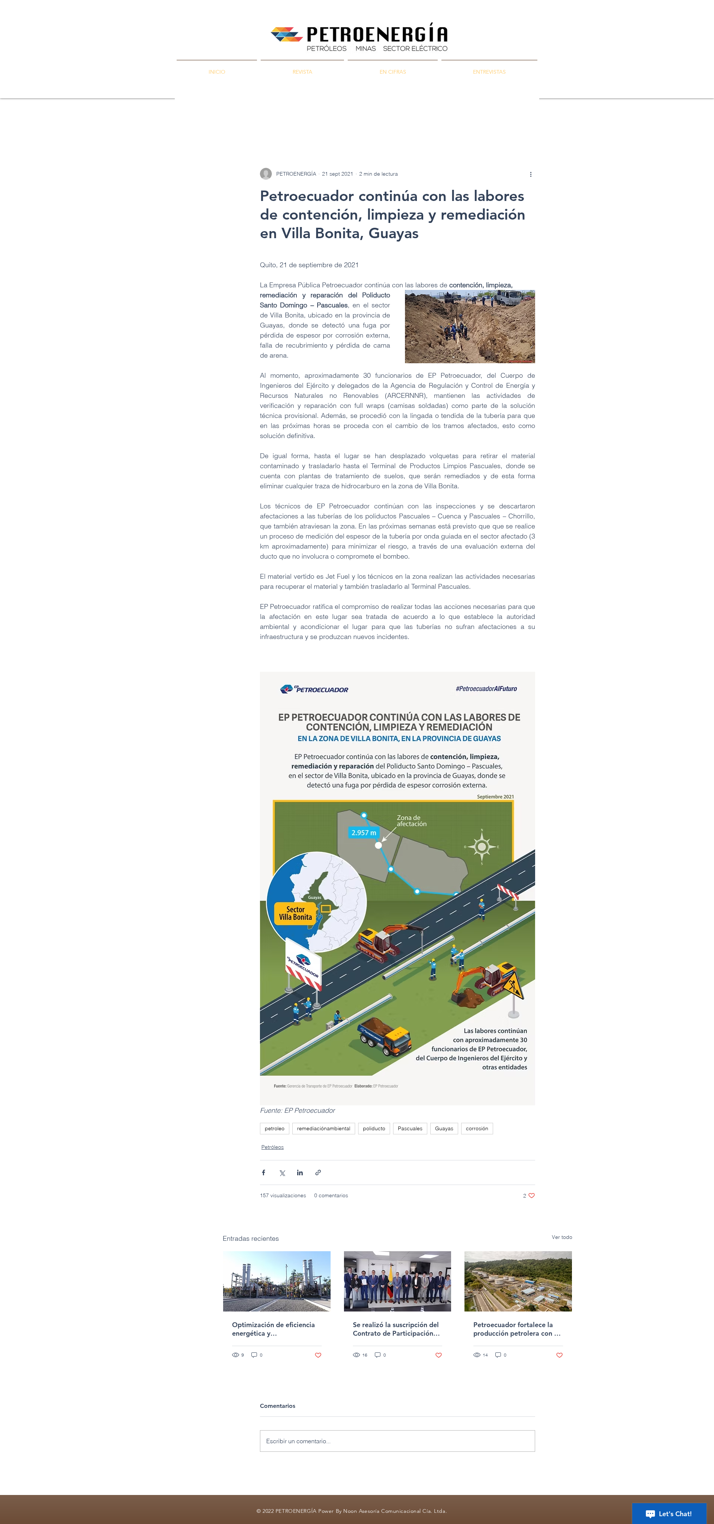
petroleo (274, 1128)
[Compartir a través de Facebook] (263, 1172)
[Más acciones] (530, 173)
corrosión (477, 1128)
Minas (324, 123)
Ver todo (562, 1237)
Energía (356, 123)
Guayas (444, 1128)
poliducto (374, 1128)
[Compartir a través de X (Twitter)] (281, 1172)
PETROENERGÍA (244, 123)
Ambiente (392, 123)
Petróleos (291, 123)
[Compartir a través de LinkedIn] (299, 1172)
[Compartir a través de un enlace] (318, 1172)
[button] (562, 123)
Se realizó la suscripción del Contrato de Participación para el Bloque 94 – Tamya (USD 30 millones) (396, 1329)
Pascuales (410, 1128)
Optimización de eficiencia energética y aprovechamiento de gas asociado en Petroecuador (273, 1329)
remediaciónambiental (323, 1128)
